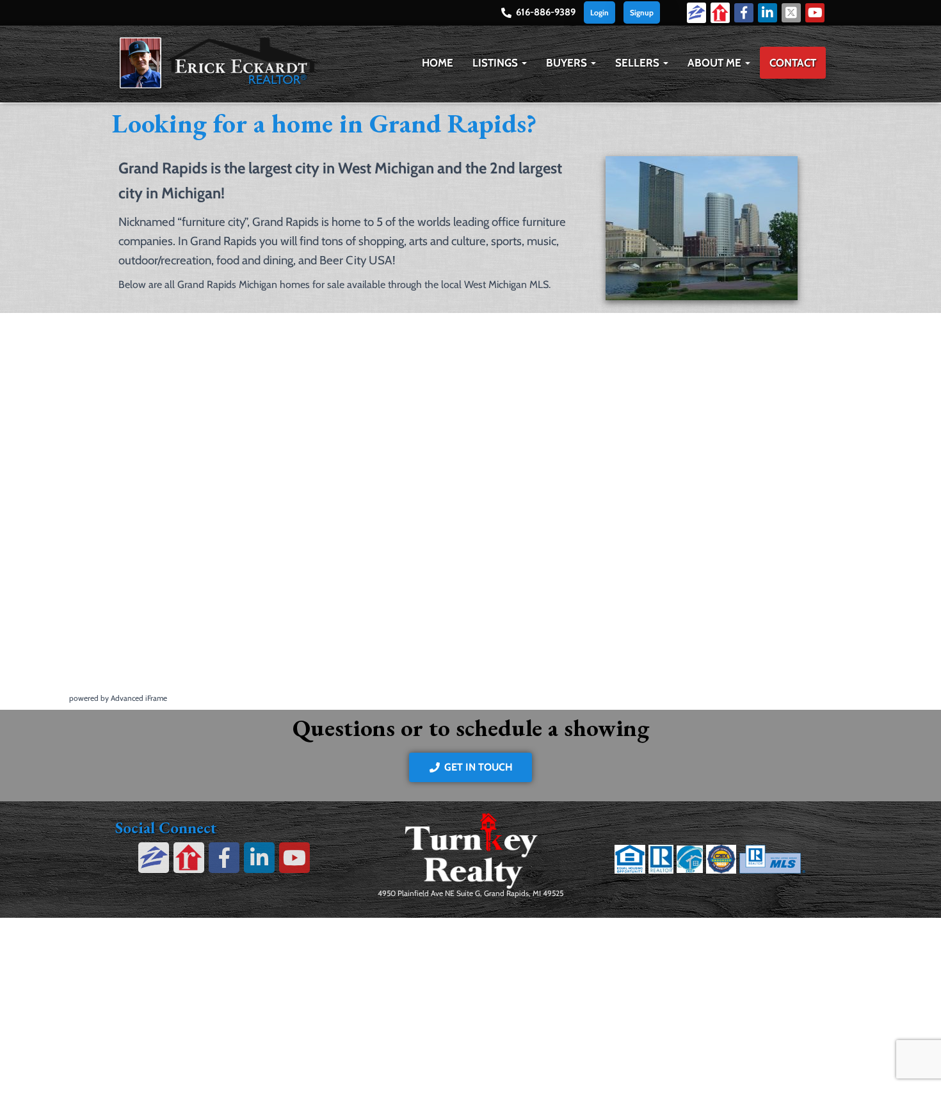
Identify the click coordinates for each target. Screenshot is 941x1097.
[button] (523, 62)
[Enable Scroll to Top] (915, 1071)
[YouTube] (814, 12)
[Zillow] (696, 12)
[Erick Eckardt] (217, 62)
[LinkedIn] (767, 12)
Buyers (568, 62)
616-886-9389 (545, 12)
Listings (496, 62)
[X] (791, 12)
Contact (792, 62)
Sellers (638, 62)
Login (599, 12)
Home (437, 62)
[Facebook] (743, 12)
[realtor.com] (720, 12)
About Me (716, 62)
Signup (642, 12)
